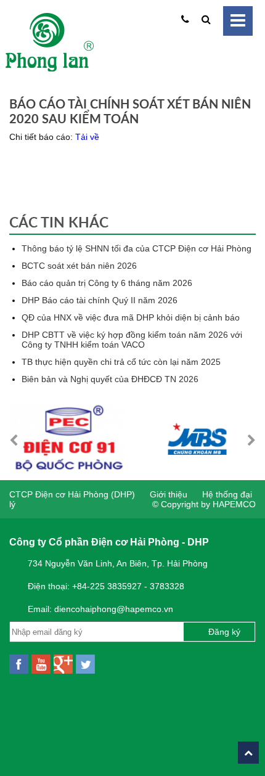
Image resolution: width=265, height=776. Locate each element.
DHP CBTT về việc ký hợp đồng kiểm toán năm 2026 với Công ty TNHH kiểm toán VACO (132, 339)
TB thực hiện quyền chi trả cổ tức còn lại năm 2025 (121, 362)
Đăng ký (224, 632)
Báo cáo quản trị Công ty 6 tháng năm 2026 (107, 283)
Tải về (87, 137)
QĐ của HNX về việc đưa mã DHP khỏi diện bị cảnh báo (131, 317)
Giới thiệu (168, 494)
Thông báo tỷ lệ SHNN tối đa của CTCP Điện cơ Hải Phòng (136, 248)
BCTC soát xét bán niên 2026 (79, 266)
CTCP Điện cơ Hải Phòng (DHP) (72, 494)
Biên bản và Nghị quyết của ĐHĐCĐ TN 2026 (110, 379)
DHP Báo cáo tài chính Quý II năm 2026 (99, 300)
